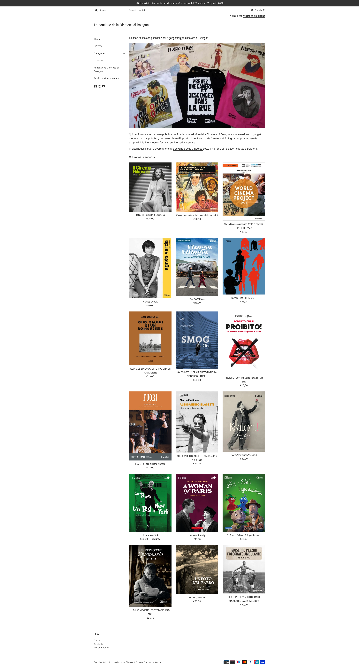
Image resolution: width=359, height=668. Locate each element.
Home (97, 39)
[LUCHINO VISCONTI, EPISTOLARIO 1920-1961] (150, 576)
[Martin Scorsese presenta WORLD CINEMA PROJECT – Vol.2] (244, 191)
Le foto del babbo (197, 597)
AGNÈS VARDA (150, 301)
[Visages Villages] (197, 267)
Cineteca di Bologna (223, 138)
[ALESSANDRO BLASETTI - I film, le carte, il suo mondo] (197, 422)
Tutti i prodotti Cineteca (106, 78)
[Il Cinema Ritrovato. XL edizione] (150, 186)
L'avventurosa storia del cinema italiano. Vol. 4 (197, 215)
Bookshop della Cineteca (188, 148)
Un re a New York (150, 535)
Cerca (97, 640)
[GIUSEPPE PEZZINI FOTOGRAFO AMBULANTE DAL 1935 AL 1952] (244, 569)
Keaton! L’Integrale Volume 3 (244, 455)
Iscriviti (142, 10)
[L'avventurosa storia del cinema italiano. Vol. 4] (197, 187)
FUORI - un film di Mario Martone (150, 463)
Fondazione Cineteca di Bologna (106, 69)
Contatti (98, 60)
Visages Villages (196, 299)
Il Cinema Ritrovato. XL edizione (150, 214)
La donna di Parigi (197, 535)
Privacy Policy (101, 647)
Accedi (132, 10)
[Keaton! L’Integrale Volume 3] (244, 421)
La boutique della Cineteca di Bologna (121, 25)
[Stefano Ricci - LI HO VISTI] (244, 266)
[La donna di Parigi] (197, 503)
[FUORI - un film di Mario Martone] (150, 425)
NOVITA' (98, 46)
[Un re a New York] (150, 503)
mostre (154, 142)
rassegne (189, 142)
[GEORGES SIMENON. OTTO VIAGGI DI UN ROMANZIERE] (150, 338)
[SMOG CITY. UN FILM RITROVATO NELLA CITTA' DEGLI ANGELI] (197, 340)
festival (164, 142)
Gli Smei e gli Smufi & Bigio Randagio (243, 535)
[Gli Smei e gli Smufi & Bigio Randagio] (244, 503)
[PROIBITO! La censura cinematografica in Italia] (244, 342)
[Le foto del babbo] (197, 569)
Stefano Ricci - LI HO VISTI (243, 297)
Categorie (109, 53)
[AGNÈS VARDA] (150, 268)
